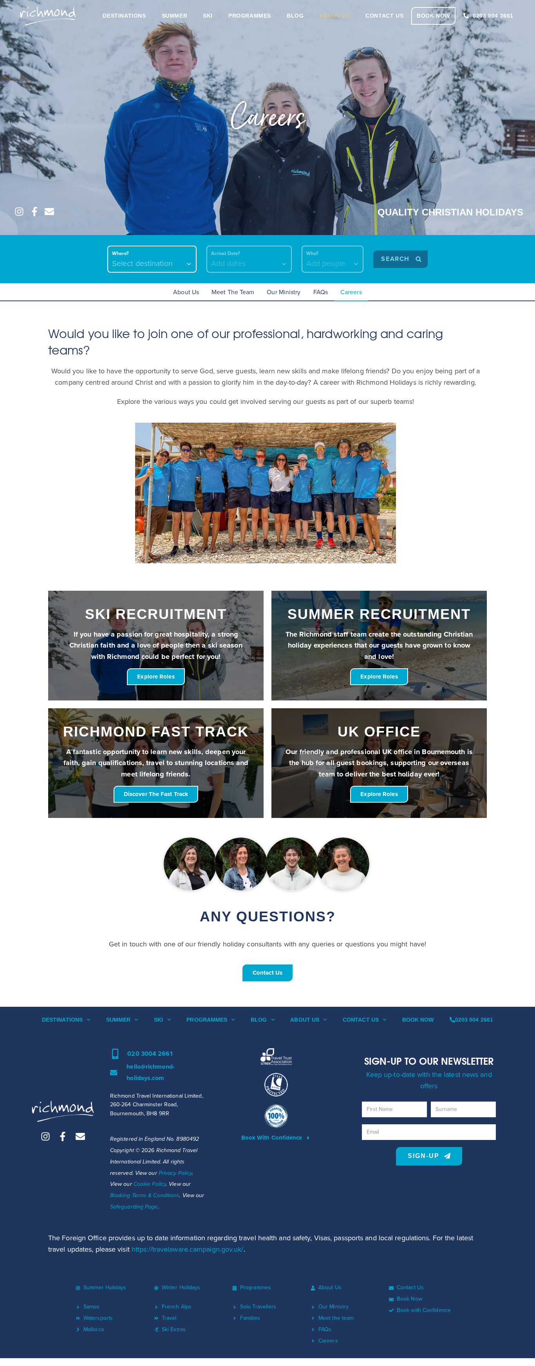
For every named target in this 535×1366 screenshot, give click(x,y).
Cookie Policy (150, 1184)
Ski (158, 1020)
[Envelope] (49, 211)
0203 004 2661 (474, 1020)
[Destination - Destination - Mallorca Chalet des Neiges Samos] (152, 259)
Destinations (62, 1020)
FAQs (320, 292)
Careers (351, 292)
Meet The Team (232, 292)
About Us (186, 292)
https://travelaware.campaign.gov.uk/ (188, 1249)
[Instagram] (19, 211)
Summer (118, 1020)
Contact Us (361, 1020)
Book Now (418, 1020)
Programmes (206, 1020)
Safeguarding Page (134, 1206)
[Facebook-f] (34, 211)
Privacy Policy (175, 1173)
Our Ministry (283, 292)
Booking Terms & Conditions (145, 1195)
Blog (259, 1020)
